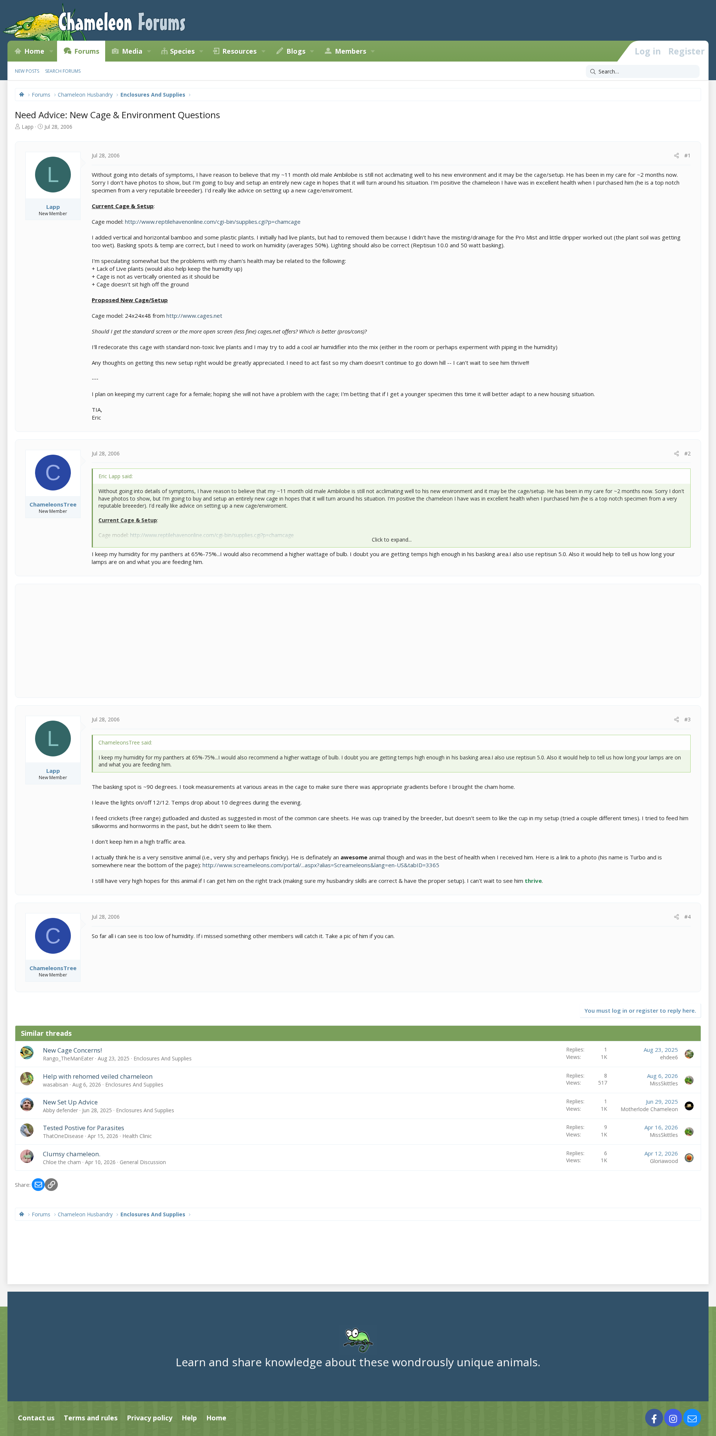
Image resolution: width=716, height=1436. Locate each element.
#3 (687, 719)
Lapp (28, 126)
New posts (27, 71)
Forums (86, 51)
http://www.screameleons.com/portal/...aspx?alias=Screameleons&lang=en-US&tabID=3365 (320, 865)
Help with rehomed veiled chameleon (98, 1076)
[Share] (676, 155)
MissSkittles (664, 1083)
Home (34, 51)
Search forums (63, 71)
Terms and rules (90, 1417)
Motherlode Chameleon (649, 1109)
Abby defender (60, 1110)
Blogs (295, 51)
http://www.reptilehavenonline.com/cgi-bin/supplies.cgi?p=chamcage (213, 221)
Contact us (36, 1417)
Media (132, 51)
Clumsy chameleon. (71, 1154)
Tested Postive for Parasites (83, 1127)
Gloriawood (664, 1160)
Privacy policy (149, 1417)
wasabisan (55, 1084)
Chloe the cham (62, 1162)
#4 (687, 916)
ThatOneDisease (63, 1135)
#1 (687, 155)
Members (350, 51)
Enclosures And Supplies (163, 1058)
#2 (687, 453)
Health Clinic (137, 1135)
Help (189, 1417)
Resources (239, 51)
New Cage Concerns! (72, 1050)
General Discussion (143, 1162)
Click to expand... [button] (392, 539)
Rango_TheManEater (68, 1058)
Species (182, 51)
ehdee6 (669, 1057)
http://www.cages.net (194, 315)
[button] (51, 51)
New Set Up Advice (70, 1102)
